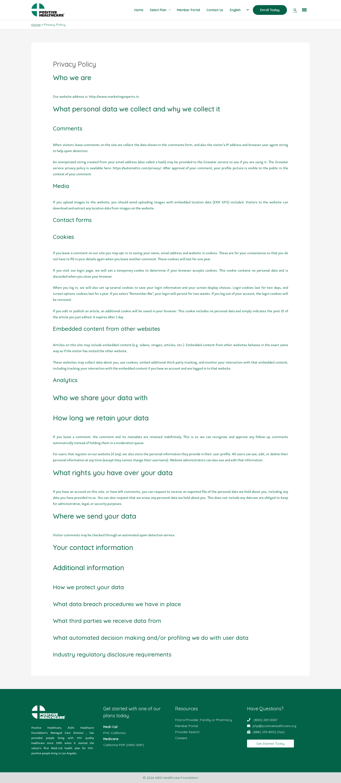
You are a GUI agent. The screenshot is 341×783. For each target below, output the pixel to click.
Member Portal (188, 10)
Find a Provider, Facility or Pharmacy (203, 720)
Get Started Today (270, 743)
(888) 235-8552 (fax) (269, 732)
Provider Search (187, 732)
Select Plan (158, 10)
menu (305, 9)
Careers (181, 738)
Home (138, 10)
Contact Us (214, 10)
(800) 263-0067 (265, 720)
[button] (295, 10)
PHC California (114, 733)
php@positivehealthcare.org (274, 726)
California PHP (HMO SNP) (123, 745)
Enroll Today (270, 10)
